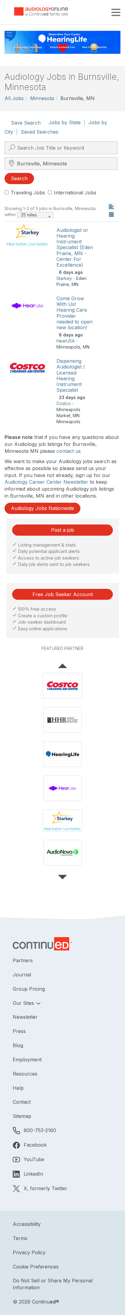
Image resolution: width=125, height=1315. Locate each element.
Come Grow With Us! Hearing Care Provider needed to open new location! (74, 312)
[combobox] (35, 215)
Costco (63, 403)
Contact (22, 1102)
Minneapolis (68, 346)
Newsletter (25, 1017)
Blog (18, 1045)
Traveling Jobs (28, 193)
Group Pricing (29, 989)
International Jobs (75, 193)
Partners (23, 960)
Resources (25, 1074)
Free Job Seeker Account (62, 594)
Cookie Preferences (36, 1267)
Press (19, 1031)
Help (18, 1088)
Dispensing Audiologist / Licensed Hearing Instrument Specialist (70, 375)
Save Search (26, 123)
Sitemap (22, 1116)
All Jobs (14, 98)
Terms (20, 1238)
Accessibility (27, 1224)
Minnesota (42, 98)
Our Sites (24, 1003)
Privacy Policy (29, 1252)
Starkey (64, 278)
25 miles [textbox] (29, 214)
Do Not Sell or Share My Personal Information (53, 1284)
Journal (22, 975)
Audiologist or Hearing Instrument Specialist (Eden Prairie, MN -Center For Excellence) (74, 247)
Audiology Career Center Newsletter (46, 482)
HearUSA (65, 340)
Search (19, 178)
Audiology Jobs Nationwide (42, 508)
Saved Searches (39, 132)
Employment (27, 1060)
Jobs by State (65, 122)
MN (75, 284)
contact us (68, 451)
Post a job (62, 530)
